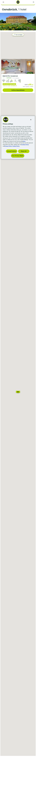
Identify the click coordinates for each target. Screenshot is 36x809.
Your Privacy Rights (17, 155)
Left (3, 66)
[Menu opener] (3, 2)
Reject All (24, 151)
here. (24, 141)
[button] (18, 392)
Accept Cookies (11, 151)
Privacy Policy (8, 146)
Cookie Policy (16, 146)
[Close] (31, 119)
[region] (18, 137)
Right (33, 66)
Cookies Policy (25, 144)
